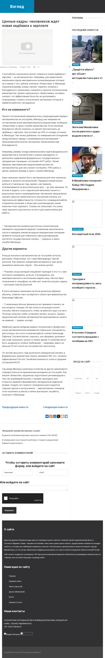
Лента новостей (15, 587)
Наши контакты (14, 611)
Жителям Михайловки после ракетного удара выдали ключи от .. (86, 131)
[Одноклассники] (50, 416)
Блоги (11, 597)
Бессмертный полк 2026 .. (87, 234)
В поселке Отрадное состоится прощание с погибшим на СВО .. (85, 336)
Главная (12, 576)
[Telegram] (66, 416)
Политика (13, 67)
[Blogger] (62, 416)
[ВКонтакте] (47, 416)
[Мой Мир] (54, 416)
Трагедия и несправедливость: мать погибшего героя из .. (86, 283)
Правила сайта (15, 581)
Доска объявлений (17, 592)
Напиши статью (15, 602)
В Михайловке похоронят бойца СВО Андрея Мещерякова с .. (87, 185)
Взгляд (17, 6)
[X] (58, 416)
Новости (3, 67)
